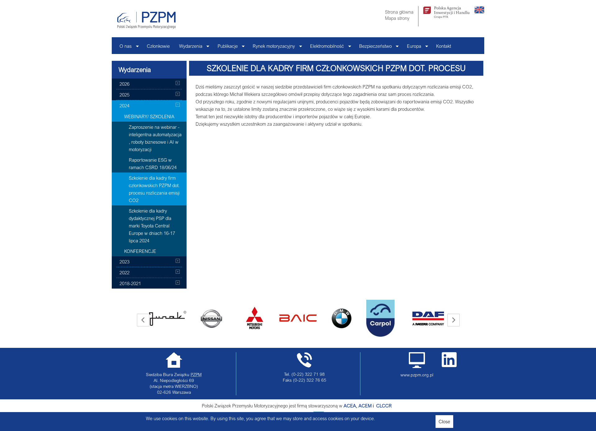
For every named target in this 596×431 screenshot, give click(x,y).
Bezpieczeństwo (373, 47)
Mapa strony (397, 18)
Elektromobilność (324, 47)
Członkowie (158, 46)
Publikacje (225, 47)
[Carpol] (380, 318)
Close (444, 421)
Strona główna (399, 12)
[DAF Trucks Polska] (428, 318)
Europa (411, 47)
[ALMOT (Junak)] (167, 318)
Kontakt (443, 46)
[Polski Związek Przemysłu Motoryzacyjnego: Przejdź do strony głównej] (146, 20)
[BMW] (341, 318)
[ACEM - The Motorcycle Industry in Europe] (375, 405)
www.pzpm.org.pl (416, 374)
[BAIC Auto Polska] (298, 311)
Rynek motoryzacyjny (271, 47)
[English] (479, 11)
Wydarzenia (188, 47)
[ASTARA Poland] (254, 318)
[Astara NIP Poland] (211, 318)
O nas (123, 47)
